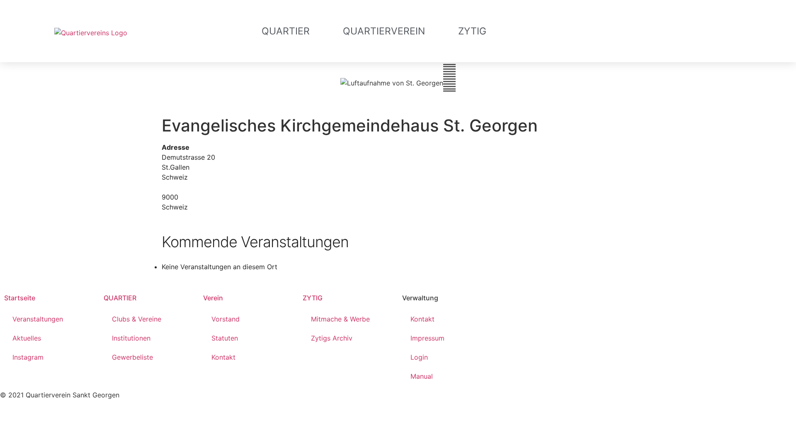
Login (419, 357)
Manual (421, 376)
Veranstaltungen (37, 319)
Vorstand (225, 319)
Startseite (19, 298)
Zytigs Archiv (331, 338)
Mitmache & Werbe (340, 319)
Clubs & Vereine (136, 319)
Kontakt (223, 357)
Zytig (472, 31)
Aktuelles (26, 338)
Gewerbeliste (132, 357)
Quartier (286, 31)
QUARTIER (120, 298)
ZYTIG (313, 298)
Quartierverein (384, 31)
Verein (213, 298)
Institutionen (131, 338)
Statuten (224, 338)
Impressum (427, 338)
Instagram (28, 357)
